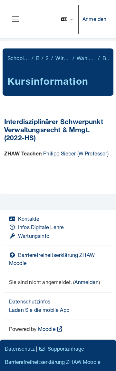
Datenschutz (20, 348)
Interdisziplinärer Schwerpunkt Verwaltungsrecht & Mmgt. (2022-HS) (53, 130)
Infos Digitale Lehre (41, 227)
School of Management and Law (18, 58)
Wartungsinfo (33, 236)
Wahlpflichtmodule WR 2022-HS (86, 58)
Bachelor (37, 58)
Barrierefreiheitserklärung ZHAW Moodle (53, 362)
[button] (67, 19)
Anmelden (94, 19)
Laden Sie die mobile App (39, 310)
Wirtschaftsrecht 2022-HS (62, 58)
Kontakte (28, 219)
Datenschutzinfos (30, 301)
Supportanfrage (66, 348)
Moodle (47, 329)
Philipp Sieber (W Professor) (75, 153)
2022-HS (47, 58)
